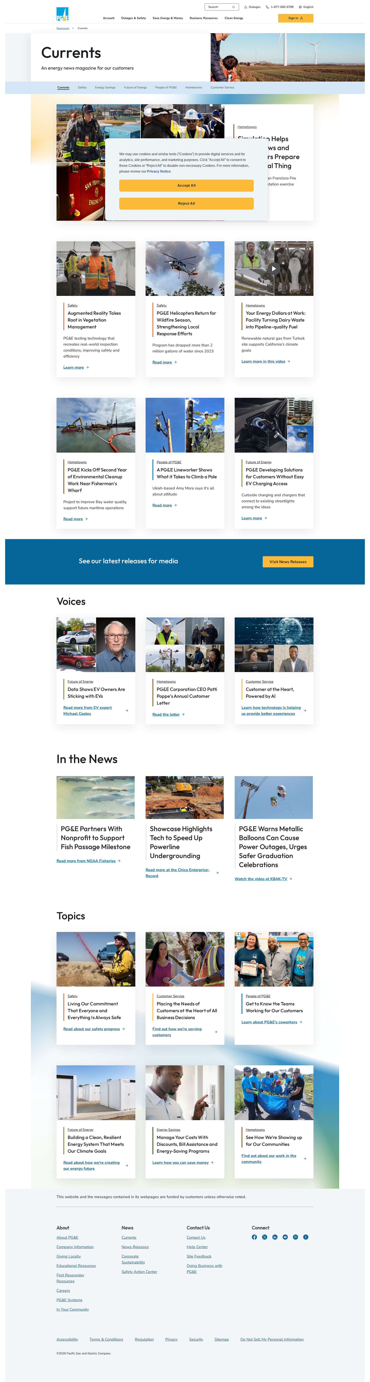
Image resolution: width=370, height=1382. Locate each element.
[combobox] (222, 6)
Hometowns (255, 305)
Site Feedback (199, 1256)
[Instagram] (295, 1237)
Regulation (144, 1339)
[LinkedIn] (275, 1237)
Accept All (187, 185)
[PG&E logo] (63, 14)
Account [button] (108, 18)
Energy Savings (168, 1129)
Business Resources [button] (204, 18)
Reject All (186, 203)
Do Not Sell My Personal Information (272, 1339)
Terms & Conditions (106, 1339)
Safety (73, 305)
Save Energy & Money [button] (168, 18)
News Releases (135, 1246)
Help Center (197, 1246)
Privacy (171, 1339)
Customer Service (259, 681)
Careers (63, 1290)
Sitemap (222, 1339)
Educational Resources (76, 1265)
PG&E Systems (69, 1300)
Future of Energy (259, 462)
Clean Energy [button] (234, 18)
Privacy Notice (159, 171)
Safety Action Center (139, 1271)
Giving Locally (69, 1256)
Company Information (75, 1246)
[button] (252, 7)
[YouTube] (285, 1237)
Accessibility (67, 1339)
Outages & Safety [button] (133, 18)
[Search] (234, 6)
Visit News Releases (288, 561)
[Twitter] (265, 1237)
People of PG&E (169, 462)
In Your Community (73, 1309)
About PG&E (67, 1237)
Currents (129, 1237)
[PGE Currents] (306, 1237)
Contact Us (196, 1237)
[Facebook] (254, 1237)
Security (196, 1339)
